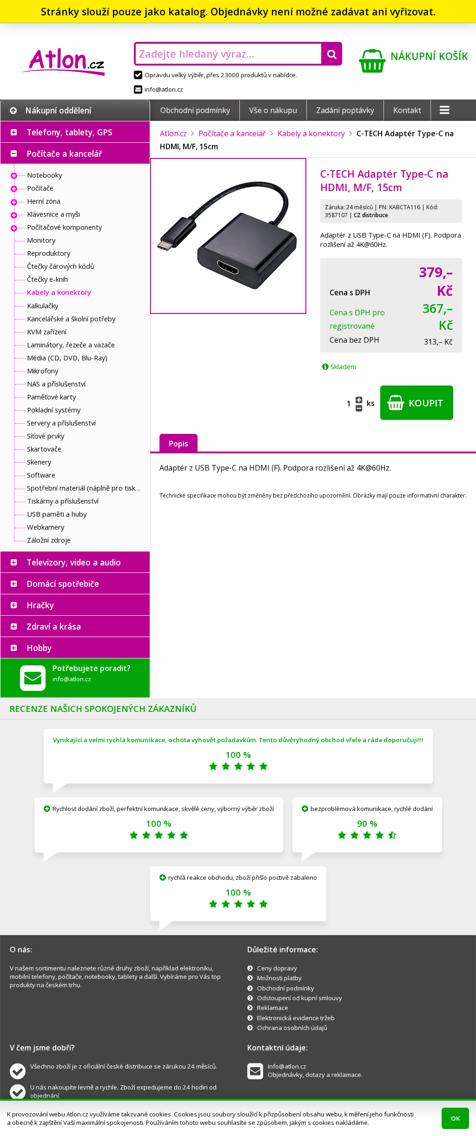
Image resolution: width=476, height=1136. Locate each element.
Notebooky (44, 174)
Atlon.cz (173, 133)
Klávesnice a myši (53, 214)
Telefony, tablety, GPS (69, 132)
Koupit (424, 403)
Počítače (40, 188)
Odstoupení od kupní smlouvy (299, 998)
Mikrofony (42, 370)
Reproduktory (48, 253)
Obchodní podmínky (195, 110)
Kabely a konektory (59, 292)
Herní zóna (43, 201)
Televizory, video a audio (73, 562)
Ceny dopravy (277, 968)
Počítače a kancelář (64, 153)
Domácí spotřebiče (62, 583)
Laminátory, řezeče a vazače (71, 344)
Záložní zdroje (49, 540)
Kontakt (407, 110)
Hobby (39, 647)
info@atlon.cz (164, 89)
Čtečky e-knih (47, 279)
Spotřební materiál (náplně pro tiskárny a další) (86, 487)
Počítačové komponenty (64, 227)
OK (455, 1118)
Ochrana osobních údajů (292, 1027)
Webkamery (45, 526)
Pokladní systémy (53, 409)
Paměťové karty (51, 396)
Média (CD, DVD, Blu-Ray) (67, 357)
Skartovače (44, 448)
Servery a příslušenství (61, 422)
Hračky (40, 605)
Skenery (39, 461)
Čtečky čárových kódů (60, 266)
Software (41, 474)
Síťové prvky (45, 435)
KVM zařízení (46, 331)
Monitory (41, 240)
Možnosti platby (279, 978)
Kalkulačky (42, 305)
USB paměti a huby (56, 513)
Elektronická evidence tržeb (296, 1018)
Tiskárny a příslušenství (63, 500)
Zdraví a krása (53, 626)
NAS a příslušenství (56, 383)
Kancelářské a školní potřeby (71, 318)
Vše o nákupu (273, 110)
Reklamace (272, 1007)
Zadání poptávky (345, 110)
